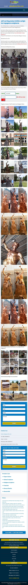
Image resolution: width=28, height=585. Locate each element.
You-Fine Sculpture (15, 572)
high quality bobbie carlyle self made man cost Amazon (13, 507)
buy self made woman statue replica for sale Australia (12, 506)
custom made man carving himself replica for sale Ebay (13, 513)
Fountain (14, 554)
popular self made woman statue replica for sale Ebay (12, 516)
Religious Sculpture (14, 552)
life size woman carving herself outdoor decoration (12, 524)
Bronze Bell (14, 558)
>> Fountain (5, 485)
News (4, 498)
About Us (14, 556)
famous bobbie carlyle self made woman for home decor (13, 505)
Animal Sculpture (14, 550)
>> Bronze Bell (6, 491)
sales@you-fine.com (16, 6)
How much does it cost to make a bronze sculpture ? (14, 542)
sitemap (19, 583)
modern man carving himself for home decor (11, 520)
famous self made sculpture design (9, 514)
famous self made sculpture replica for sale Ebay (11, 503)
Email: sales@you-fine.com (6, 434)
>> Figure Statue (6, 476)
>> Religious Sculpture (8, 482)
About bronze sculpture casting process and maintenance (14, 544)
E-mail (4, 407)
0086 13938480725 (15, 567)
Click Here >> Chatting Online (14, 532)
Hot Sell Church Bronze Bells (14, 545)
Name (4, 403)
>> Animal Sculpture (7, 479)
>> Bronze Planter (7, 488)
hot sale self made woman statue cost (9, 509)
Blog (14, 560)
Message (4, 414)
